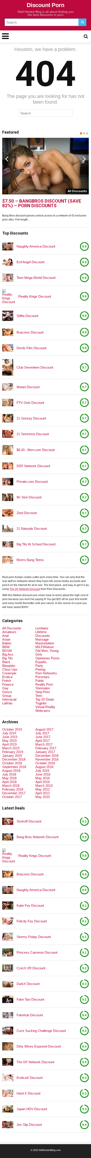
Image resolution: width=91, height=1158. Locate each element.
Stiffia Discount (27, 316)
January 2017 (45, 752)
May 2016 (42, 778)
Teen (38, 695)
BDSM (7, 651)
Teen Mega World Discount (36, 278)
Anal (5, 636)
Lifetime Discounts (42, 634)
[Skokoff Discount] (7, 821)
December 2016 (47, 755)
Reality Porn (44, 684)
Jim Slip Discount (29, 1124)
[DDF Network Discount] (7, 465)
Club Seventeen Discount (35, 367)
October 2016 (45, 763)
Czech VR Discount (31, 968)
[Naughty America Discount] (7, 246)
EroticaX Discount (30, 1078)
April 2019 (9, 744)
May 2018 (9, 778)
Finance (8, 684)
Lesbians (41, 628)
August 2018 (11, 770)
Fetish (6, 680)
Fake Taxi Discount (30, 999)
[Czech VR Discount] (7, 968)
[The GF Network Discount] (7, 1062)
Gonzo (7, 692)
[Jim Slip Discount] (7, 1124)
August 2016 (44, 767)
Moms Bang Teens (30, 560)
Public (39, 680)
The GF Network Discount (24, 589)
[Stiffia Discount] (7, 316)
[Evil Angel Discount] (7, 262)
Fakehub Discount (30, 1015)
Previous (6, 158)
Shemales (42, 688)
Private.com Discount (32, 481)
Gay (5, 688)
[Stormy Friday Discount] (7, 937)
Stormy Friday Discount (34, 937)
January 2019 (12, 755)
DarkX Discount (28, 984)
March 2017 (44, 744)
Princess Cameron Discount (37, 952)
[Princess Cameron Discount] (7, 952)
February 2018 (12, 789)
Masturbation (44, 643)
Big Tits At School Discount (36, 544)
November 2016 (47, 759)
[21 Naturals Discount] (7, 528)
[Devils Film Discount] (7, 347)
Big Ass (7, 654)
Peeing (40, 669)
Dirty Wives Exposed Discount (39, 1046)
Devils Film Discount (31, 348)
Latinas (7, 703)
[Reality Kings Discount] (8, 296)
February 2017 (45, 748)
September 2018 (14, 767)
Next (84, 158)
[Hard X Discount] (7, 1093)
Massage (42, 639)
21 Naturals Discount (32, 528)
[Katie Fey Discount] (7, 905)
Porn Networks (46, 673)
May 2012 (42, 789)
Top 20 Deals (44, 699)
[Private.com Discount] (7, 481)
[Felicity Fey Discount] (7, 921)
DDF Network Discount (33, 466)
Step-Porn (42, 692)
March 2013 (44, 785)
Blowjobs (8, 666)
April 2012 (42, 793)
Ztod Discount (27, 513)
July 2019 (9, 733)
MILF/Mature (44, 647)
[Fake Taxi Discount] (7, 999)
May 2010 (42, 797)
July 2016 (42, 770)
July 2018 (9, 774)
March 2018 (10, 785)
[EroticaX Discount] (7, 1077)
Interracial (9, 699)
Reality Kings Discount (34, 296)
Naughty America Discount (36, 246)
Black (6, 662)
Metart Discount (28, 387)
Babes (6, 643)
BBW (6, 647)
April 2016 (42, 782)
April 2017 (42, 740)
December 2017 (13, 793)
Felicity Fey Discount (32, 921)
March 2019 (10, 748)
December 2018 (13, 759)
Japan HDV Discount (32, 1109)
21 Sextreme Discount (33, 434)
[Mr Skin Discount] (7, 497)
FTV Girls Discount (30, 403)
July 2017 (42, 733)
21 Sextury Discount (31, 418)
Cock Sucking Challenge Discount (41, 1031)
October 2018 (12, 763)
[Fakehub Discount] (7, 1015)
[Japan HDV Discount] (7, 1109)
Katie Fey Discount (30, 905)
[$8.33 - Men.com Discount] (7, 450)
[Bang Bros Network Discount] (7, 837)
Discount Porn (45, 5)
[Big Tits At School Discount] (7, 544)
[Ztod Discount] (7, 513)
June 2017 (42, 737)
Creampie (9, 673)
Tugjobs (41, 703)
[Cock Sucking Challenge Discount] (7, 1031)
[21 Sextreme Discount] (7, 434)
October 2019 (12, 729)
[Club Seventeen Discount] (7, 367)
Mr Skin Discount (29, 497)
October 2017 (12, 797)
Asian (6, 639)
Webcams (42, 710)
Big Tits (7, 658)
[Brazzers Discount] (7, 332)
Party (39, 666)
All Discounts (11, 628)
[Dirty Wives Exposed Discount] (7, 1046)
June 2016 (42, 774)
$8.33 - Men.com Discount (36, 450)
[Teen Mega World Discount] (7, 278)
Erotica (7, 677)
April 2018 (9, 782)
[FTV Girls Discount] (7, 402)
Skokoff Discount (29, 821)
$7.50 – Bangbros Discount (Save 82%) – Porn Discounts (41, 203)
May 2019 (9, 740)
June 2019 (9, 737)
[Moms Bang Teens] (7, 559)
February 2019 (12, 752)
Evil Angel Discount (30, 262)
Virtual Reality (45, 707)
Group (6, 695)
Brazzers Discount (30, 332)
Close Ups (9, 669)
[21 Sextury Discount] (7, 418)
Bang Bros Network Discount (38, 837)
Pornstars (42, 677)
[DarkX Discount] (7, 983)
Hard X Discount (28, 1093)
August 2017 (44, 729)
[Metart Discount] (7, 386)
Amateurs (9, 632)
